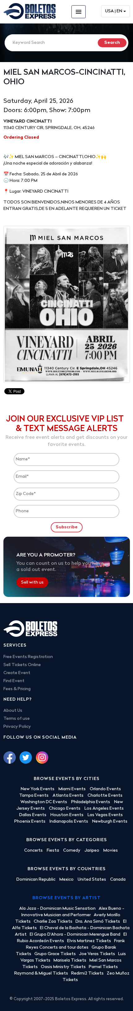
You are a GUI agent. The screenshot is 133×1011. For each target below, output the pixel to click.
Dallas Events (32, 815)
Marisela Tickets (70, 960)
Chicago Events (64, 808)
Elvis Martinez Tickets (89, 941)
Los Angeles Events (104, 808)
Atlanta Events (68, 795)
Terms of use (16, 718)
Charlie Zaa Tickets (53, 921)
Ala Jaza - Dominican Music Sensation (57, 908)
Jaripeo (91, 850)
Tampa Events (34, 795)
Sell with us (32, 582)
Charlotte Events (105, 795)
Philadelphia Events (90, 802)
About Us (12, 710)
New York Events (37, 789)
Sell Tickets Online (22, 665)
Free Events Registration (28, 657)
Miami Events (72, 789)
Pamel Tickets (103, 967)
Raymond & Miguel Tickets (41, 973)
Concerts (33, 850)
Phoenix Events (29, 821)
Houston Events (67, 815)
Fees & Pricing (17, 689)
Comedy (71, 850)
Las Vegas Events (105, 815)
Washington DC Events (43, 802)
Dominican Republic (35, 879)
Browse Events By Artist (66, 898)
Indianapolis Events (68, 821)
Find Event (13, 681)
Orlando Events (105, 789)
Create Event (16, 673)
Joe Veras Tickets (97, 954)
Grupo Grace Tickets (55, 954)
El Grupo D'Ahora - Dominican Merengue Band (75, 934)
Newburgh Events (109, 821)
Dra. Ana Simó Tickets (97, 921)
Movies (110, 850)
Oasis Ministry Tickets (63, 967)
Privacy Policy (17, 726)
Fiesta (53, 850)
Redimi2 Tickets (87, 973)
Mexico (66, 879)
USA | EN (113, 11)
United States (92, 879)
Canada (118, 879)
